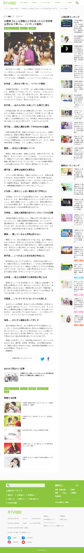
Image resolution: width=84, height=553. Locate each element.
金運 (64, 489)
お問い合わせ (63, 519)
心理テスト (11, 499)
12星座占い (21, 495)
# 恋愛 (6, 392)
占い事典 (65, 502)
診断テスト (22, 499)
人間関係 (73, 493)
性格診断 (58, 496)
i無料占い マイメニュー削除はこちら (54, 526)
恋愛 (9, 16)
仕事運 (72, 489)
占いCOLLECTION (35, 523)
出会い (65, 493)
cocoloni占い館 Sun (13, 518)
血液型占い (31, 495)
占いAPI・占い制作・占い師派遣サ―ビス (19, 532)
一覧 (76, 485)
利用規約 (62, 516)
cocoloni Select (36, 518)
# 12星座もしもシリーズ (11, 28)
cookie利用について (49, 519)
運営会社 (46, 516)
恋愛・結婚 (58, 489)
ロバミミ (25, 518)
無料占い (11, 495)
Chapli (25, 523)
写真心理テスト (34, 499)
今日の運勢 (58, 502)
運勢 (56, 493)
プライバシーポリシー (50, 522)
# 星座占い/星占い (43, 388)
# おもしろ (24, 28)
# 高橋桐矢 (32, 28)
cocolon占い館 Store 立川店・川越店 (18, 528)
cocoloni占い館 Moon (13, 523)
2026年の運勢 (12, 503)
